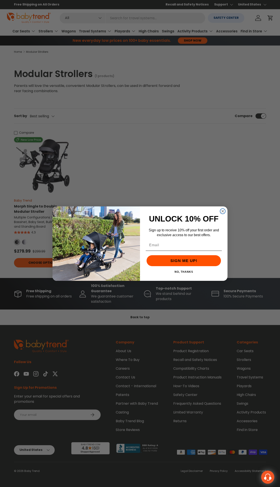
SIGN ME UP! (183, 260)
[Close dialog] (222, 211)
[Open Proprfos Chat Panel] (267, 477)
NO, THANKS (184, 272)
